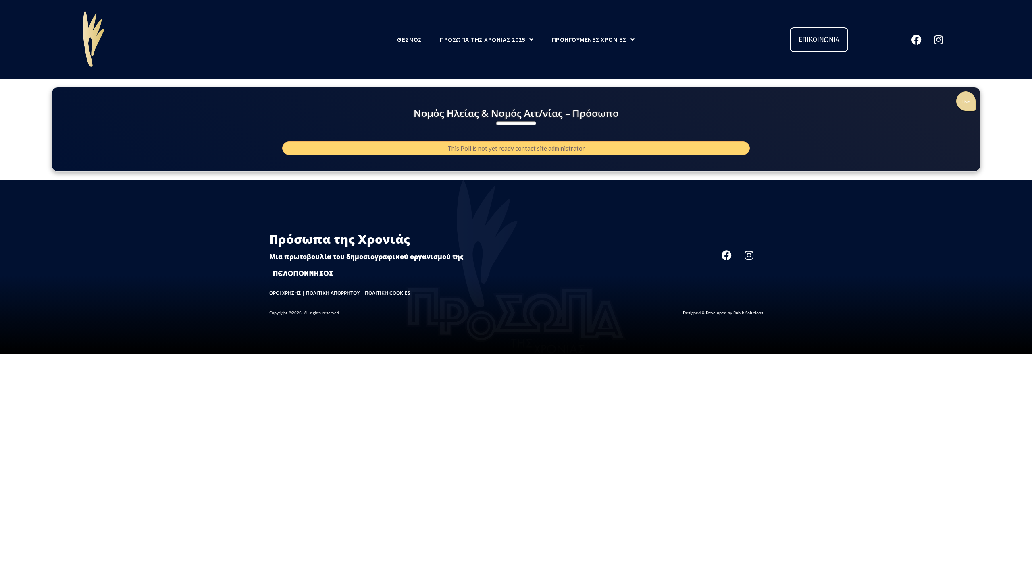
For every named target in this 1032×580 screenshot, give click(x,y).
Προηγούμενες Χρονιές (589, 39)
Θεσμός (409, 39)
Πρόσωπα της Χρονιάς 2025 (482, 39)
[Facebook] (916, 39)
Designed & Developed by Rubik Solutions (723, 312)
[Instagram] (938, 39)
